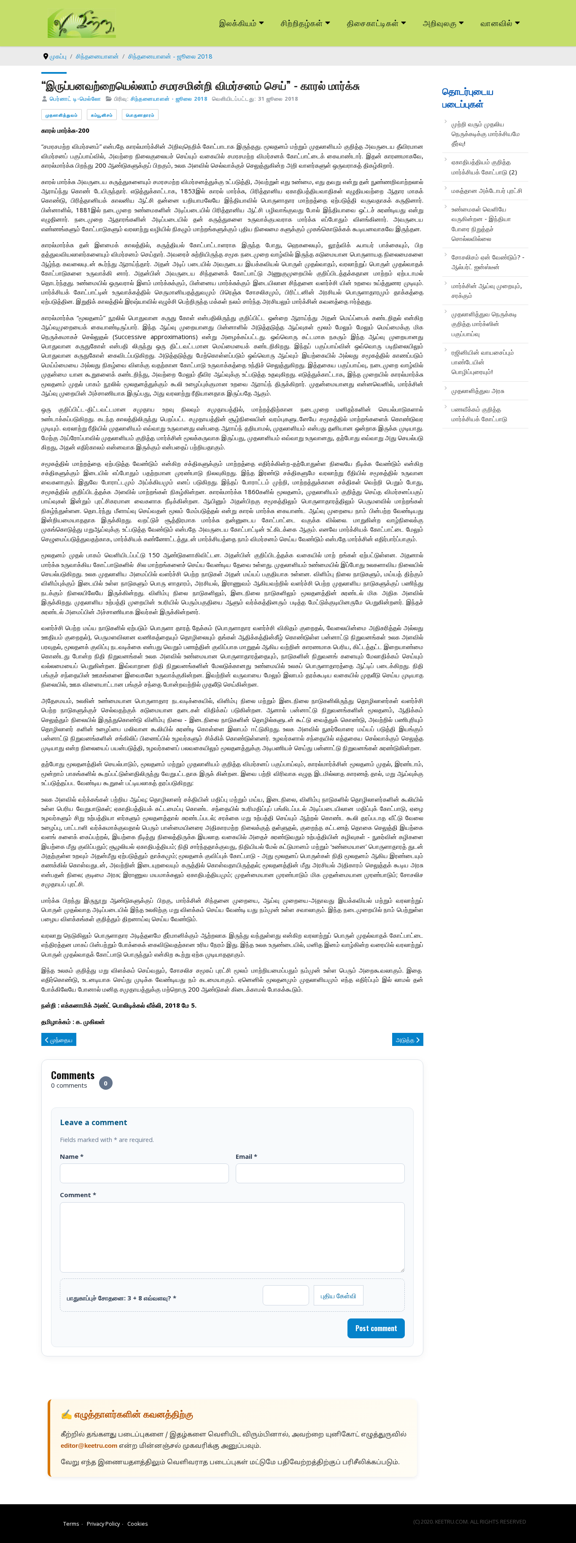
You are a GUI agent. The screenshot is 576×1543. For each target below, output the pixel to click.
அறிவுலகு (440, 22)
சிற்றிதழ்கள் (302, 22)
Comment (78, 1194)
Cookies (137, 1523)
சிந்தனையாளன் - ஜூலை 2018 (169, 98)
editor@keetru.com (89, 1446)
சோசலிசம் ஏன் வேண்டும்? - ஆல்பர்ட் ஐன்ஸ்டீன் (488, 262)
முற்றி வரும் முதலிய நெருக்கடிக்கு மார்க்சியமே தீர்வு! (486, 134)
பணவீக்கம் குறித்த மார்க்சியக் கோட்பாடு (479, 414)
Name (71, 1156)
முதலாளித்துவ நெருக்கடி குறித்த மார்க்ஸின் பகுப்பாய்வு (484, 324)
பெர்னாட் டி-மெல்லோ (75, 98)
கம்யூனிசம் (102, 115)
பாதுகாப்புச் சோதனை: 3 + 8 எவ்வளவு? (121, 1298)
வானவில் (497, 22)
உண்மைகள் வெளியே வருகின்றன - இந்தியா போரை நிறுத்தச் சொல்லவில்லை (481, 224)
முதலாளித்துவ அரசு (478, 390)
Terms (71, 1523)
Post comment (376, 1328)
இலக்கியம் (238, 22)
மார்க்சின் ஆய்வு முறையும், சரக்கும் (487, 290)
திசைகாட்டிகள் (373, 22)
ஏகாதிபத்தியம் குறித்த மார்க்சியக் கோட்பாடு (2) (484, 167)
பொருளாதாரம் (140, 115)
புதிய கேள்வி (338, 1295)
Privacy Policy (103, 1523)
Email (246, 1156)
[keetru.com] (82, 22)
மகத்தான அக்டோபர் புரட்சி (487, 190)
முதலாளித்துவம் (62, 115)
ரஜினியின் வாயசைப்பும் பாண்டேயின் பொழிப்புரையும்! (483, 362)
